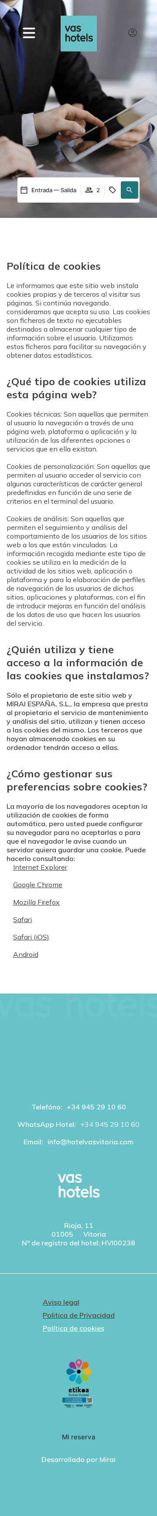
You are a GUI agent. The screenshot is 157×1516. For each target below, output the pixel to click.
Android (25, 954)
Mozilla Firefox (36, 902)
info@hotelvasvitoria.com (90, 1141)
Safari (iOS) (31, 937)
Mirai (107, 1459)
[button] (137, 1503)
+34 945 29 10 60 (96, 1106)
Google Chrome (37, 884)
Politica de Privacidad (79, 1315)
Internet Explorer (40, 867)
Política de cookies (73, 1328)
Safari (22, 919)
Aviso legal (61, 1302)
